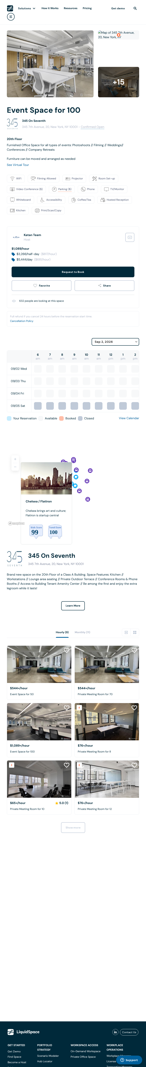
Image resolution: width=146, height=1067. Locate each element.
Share (107, 285)
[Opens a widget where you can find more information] (129, 1060)
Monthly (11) (82, 632)
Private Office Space (83, 1057)
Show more (73, 827)
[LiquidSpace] (24, 1032)
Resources (70, 8)
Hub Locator (44, 1061)
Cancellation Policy (21, 321)
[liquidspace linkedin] (115, 1032)
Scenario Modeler (48, 1056)
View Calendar (129, 418)
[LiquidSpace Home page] (10, 8)
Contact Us (129, 1032)
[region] (73, 489)
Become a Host (17, 1062)
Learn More (73, 606)
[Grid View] (134, 632)
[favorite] (41, 285)
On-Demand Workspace (85, 1051)
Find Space (14, 1057)
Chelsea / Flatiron (39, 501)
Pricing (87, 8)
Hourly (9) (62, 632)
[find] (135, 8)
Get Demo (14, 1051)
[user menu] (11, 17)
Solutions (24, 8)
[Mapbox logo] (16, 523)
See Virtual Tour (18, 165)
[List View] (126, 632)
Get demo (118, 8)
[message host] (129, 237)
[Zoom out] (15, 467)
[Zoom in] (15, 459)
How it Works (50, 8)
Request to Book (73, 272)
